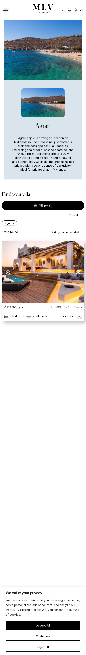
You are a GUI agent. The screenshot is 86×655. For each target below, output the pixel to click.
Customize (43, 636)
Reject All (43, 647)
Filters (46, 206)
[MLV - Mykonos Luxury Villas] (43, 8)
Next (78, 272)
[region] (43, 621)
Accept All (43, 625)
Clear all (73, 215)
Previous (8, 272)
